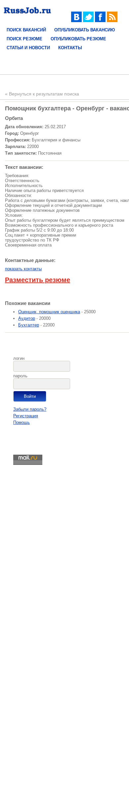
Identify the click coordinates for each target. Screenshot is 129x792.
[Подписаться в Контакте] (76, 20)
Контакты (70, 47)
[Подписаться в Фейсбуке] (100, 20)
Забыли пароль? (29, 409)
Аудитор (26, 318)
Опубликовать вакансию (84, 29)
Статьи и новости (28, 47)
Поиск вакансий (26, 29)
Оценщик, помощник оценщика (49, 311)
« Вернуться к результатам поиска (42, 93)
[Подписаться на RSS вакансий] (112, 20)
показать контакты (23, 268)
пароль (20, 375)
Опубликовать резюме (78, 38)
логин (18, 358)
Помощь (21, 422)
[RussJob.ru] (27, 15)
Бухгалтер (28, 324)
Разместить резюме (37, 279)
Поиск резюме (24, 38)
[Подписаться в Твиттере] (88, 20)
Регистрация (25, 415)
